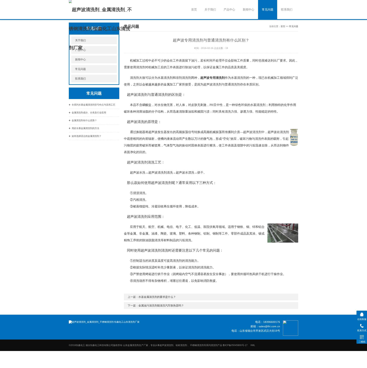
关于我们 (210, 9)
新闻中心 (248, 9)
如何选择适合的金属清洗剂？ (86, 136)
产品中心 (229, 9)
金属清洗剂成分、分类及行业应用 (89, 112)
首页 (194, 9)
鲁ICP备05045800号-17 (236, 345)
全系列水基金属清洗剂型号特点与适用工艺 (93, 104)
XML (252, 345)
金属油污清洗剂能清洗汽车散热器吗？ (161, 305)
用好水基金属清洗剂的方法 (85, 128)
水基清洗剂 (165, 77)
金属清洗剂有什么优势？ (84, 120)
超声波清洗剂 (212, 84)
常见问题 (267, 9)
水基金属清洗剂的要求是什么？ (157, 296)
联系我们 (286, 9)
